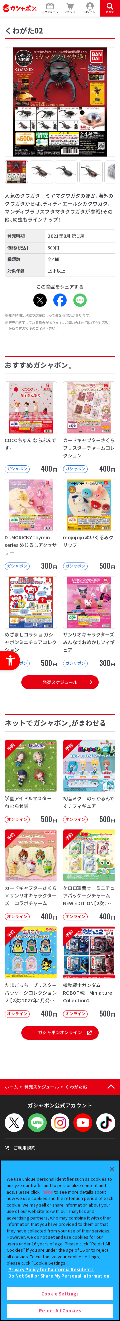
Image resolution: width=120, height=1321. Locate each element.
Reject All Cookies (60, 1310)
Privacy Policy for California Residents (51, 1269)
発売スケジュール (60, 682)
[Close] (112, 1169)
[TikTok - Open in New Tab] (105, 1122)
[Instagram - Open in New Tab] (60, 1122)
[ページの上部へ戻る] (111, 1087)
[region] (60, 1240)
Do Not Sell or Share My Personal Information (58, 1276)
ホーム (11, 1087)
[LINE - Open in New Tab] (80, 300)
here (47, 1192)
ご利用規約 (24, 1148)
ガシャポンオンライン (60, 1032)
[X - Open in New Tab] (40, 300)
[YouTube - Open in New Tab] (82, 1122)
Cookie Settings (60, 1293)
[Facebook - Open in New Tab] (60, 300)
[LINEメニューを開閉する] (37, 1122)
